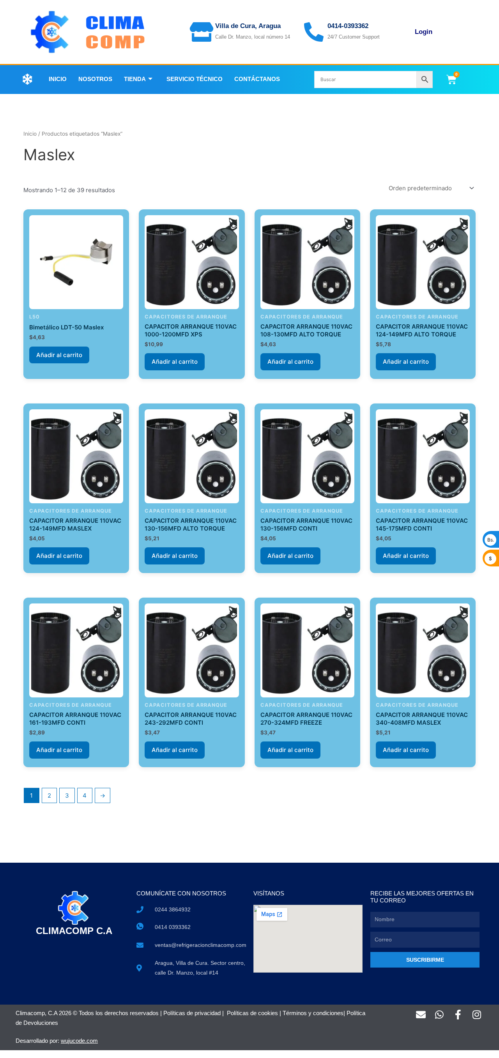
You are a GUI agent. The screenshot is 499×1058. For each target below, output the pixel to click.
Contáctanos (257, 79)
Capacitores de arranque (186, 317)
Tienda (135, 79)
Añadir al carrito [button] (59, 355)
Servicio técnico (194, 79)
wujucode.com (79, 1040)
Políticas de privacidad (192, 1013)
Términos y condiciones (313, 1013)
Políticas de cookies (252, 1013)
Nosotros (95, 79)
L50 (34, 317)
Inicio (58, 79)
